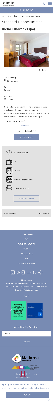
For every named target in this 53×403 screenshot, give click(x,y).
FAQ (26, 239)
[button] (26, 50)
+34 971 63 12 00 (15, 286)
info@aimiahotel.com (29, 290)
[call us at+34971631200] (44, 3)
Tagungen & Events (26, 244)
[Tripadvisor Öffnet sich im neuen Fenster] (18, 272)
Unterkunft (14, 16)
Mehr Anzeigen (26, 198)
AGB (26, 258)
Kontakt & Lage (27, 234)
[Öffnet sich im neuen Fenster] (18, 310)
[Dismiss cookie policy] (49, 399)
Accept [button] (27, 394)
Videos (30, 249)
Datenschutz (27, 253)
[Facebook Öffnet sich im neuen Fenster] (13, 272)
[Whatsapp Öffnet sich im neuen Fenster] (40, 272)
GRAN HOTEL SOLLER (30, 263)
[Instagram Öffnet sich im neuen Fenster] (23, 272)
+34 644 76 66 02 (40, 286)
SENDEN (26, 341)
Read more (44, 388)
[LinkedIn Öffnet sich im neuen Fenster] (34, 272)
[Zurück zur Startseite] (9, 3)
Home (4, 16)
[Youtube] (29, 272)
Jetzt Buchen (26, 9)
